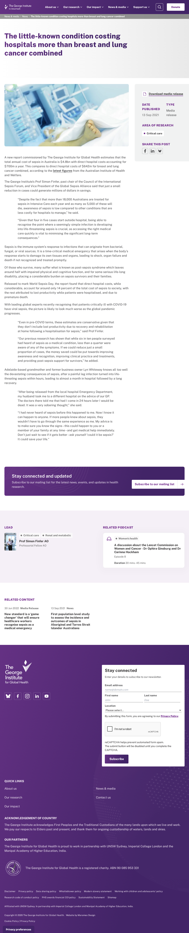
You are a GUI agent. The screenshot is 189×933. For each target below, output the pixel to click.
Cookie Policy (11, 921)
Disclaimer (10, 891)
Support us (140, 7)
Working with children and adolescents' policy (139, 891)
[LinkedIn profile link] (37, 696)
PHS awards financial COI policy (58, 897)
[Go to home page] (17, 7)
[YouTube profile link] (46, 696)
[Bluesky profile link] (8, 696)
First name (111, 695)
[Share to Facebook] (145, 151)
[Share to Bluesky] (160, 151)
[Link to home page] (18, 672)
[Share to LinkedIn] (152, 151)
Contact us (103, 797)
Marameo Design (86, 915)
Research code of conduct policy (21, 897)
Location (110, 705)
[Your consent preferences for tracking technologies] (18, 929)
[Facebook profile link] (17, 696)
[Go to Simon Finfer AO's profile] (45, 542)
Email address (114, 685)
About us (50, 7)
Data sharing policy (46, 891)
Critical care (154, 133)
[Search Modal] (159, 7)
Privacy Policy (27, 921)
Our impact (94, 7)
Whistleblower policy (70, 891)
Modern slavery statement (98, 891)
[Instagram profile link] (27, 696)
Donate (175, 7)
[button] (159, 484)
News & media (117, 7)
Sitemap (112, 897)
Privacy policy (25, 891)
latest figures (62, 170)
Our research (71, 7)
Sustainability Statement (91, 897)
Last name (150, 695)
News (25, 16)
